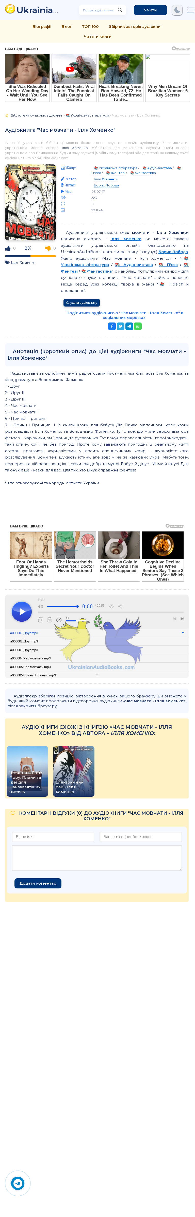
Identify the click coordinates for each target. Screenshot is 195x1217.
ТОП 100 (90, 26)
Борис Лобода (106, 185)
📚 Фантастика (143, 173)
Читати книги (97, 36)
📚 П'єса (168, 264)
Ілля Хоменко (75, 148)
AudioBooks (40, 10)
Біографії (42, 26)
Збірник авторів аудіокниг (135, 26)
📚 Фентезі (115, 173)
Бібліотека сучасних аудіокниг (37, 115)
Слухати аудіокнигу (81, 303)
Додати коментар (38, 883)
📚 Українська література (87, 115)
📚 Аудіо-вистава (157, 168)
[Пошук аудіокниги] (119, 10)
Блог (67, 26)
